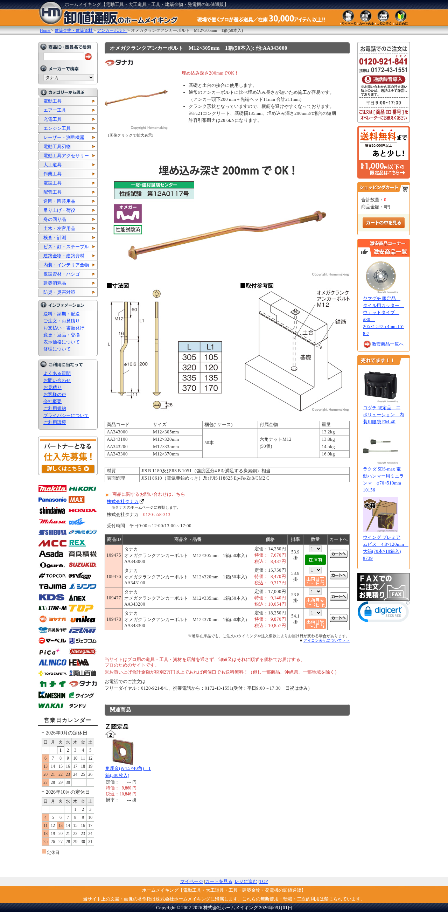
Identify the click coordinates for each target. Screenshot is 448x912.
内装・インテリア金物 (66, 264)
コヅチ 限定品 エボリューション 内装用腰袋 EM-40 (383, 414)
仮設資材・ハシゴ (61, 274)
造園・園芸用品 (59, 201)
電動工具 (52, 101)
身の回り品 (54, 219)
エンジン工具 (57, 128)
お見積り (52, 387)
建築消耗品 (54, 283)
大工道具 (52, 164)
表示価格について (61, 341)
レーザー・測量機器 (63, 137)
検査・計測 (54, 237)
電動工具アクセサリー (66, 155)
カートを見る (218, 881)
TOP (263, 881)
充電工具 (52, 119)
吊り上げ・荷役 (59, 210)
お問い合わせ (57, 380)
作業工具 (52, 173)
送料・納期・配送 (61, 313)
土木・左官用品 (59, 228)
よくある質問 (57, 373)
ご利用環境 (54, 422)
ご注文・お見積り (61, 320)
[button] (383, 613)
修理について (57, 348)
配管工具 (52, 192)
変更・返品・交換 (61, 334)
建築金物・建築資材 (63, 255)
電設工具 (52, 183)
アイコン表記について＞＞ (326, 640)
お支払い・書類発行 (63, 327)
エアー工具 (54, 110)
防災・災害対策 (59, 292)
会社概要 (52, 401)
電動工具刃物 (57, 146)
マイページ (191, 881)
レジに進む (245, 881)
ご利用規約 (54, 408)
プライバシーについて (66, 415)
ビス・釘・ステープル (66, 246)
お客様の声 (54, 394)
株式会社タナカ (123, 501)
